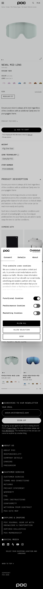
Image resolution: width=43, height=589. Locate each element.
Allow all (21, 323)
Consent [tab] (8, 257)
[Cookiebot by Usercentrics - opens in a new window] (30, 250)
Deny (21, 336)
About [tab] (35, 257)
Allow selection (21, 330)
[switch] (36, 306)
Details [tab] (22, 257)
